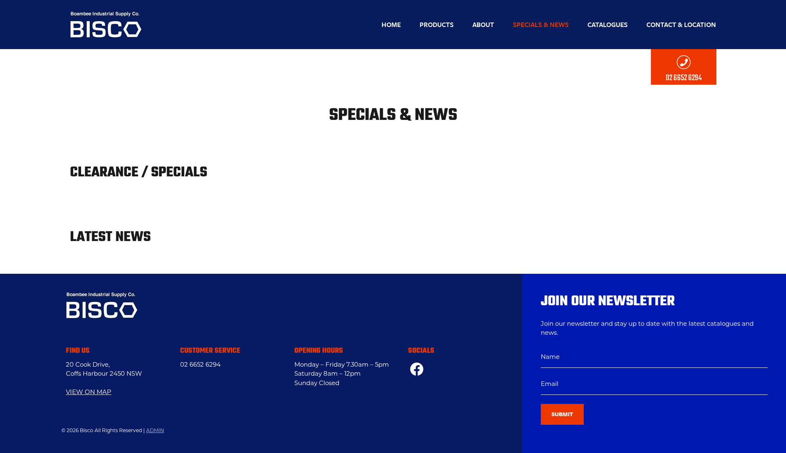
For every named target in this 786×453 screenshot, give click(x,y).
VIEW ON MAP (88, 393)
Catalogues (607, 24)
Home (391, 24)
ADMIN (155, 430)
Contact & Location (681, 24)
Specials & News (541, 24)
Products (437, 24)
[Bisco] (106, 24)
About (483, 24)
